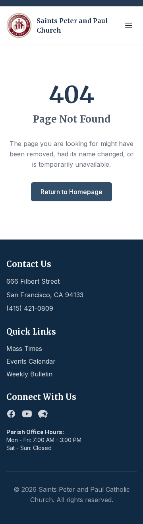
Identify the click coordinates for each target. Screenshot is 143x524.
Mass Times (24, 349)
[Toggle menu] (129, 25)
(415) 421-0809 (29, 308)
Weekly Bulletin (29, 374)
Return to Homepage (71, 192)
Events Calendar (31, 361)
